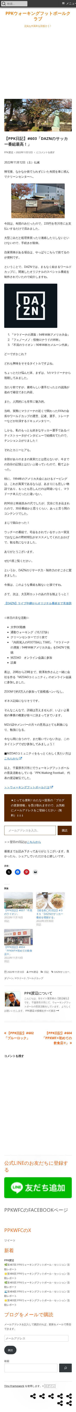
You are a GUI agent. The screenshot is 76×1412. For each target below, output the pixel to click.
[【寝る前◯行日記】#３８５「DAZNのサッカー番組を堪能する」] (50, 900)
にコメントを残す (45, 152)
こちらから (13, 758)
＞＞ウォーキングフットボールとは (28, 787)
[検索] (65, 1368)
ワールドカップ (35, 978)
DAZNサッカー (61, 971)
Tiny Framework (14, 1386)
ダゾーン (8, 978)
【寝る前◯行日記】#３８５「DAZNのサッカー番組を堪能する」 (49, 914)
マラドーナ (20, 978)
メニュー (71, 3)
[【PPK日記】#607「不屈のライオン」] (18, 900)
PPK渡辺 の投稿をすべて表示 (40, 1010)
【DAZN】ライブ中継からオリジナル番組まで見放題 (38, 603)
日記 (46, 971)
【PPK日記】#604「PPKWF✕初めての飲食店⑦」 (18, 950)
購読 (65, 830)
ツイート (10, 1240)
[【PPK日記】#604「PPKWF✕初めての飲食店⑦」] (18, 937)
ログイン (50, 1386)
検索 (6, 1361)
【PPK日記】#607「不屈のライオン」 (18, 912)
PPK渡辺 (8, 152)
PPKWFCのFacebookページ (36, 1210)
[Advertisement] (38, 62)
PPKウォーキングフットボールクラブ (38, 16)
